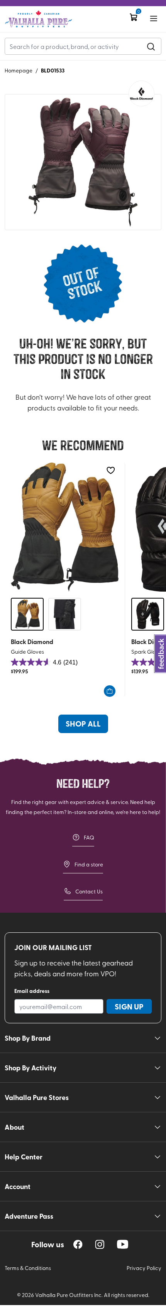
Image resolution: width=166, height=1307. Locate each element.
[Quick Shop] (109, 691)
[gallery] (83, 162)
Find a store (89, 864)
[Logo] (38, 19)
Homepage (18, 70)
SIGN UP (129, 1006)
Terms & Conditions (28, 1268)
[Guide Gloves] (65, 527)
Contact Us (89, 891)
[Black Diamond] (141, 93)
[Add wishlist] (110, 470)
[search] (151, 46)
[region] (78, 1244)
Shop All (83, 723)
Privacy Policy (144, 1268)
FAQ (89, 837)
